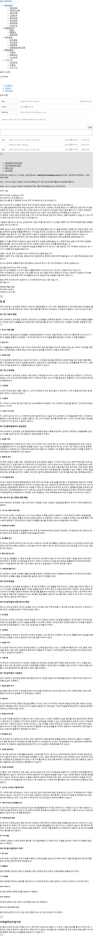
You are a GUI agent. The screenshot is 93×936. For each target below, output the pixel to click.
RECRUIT (9, 50)
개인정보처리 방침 (13, 166)
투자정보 (9, 37)
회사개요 (13, 8)
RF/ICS (13, 32)
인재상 (13, 52)
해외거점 (13, 18)
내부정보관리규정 (17, 48)
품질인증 (13, 35)
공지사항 (13, 68)
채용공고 (13, 55)
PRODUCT (10, 28)
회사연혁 (13, 13)
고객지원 (9, 60)
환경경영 (13, 23)
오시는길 (13, 26)
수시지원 (13, 57)
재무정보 (13, 45)
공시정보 (13, 40)
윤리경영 (13, 21)
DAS (12, 30)
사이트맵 (9, 171)
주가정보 (13, 42)
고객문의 (13, 62)
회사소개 (9, 5)
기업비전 (13, 15)
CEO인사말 (15, 10)
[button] (22, 107)
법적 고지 (9, 168)
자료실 (13, 65)
